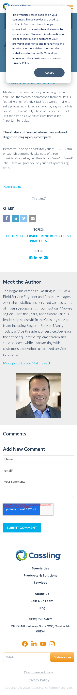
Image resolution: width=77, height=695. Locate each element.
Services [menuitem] (40, 582)
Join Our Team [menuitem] (42, 601)
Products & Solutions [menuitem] (40, 575)
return (38, 198)
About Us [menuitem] (42, 594)
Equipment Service (22, 236)
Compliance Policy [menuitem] (38, 672)
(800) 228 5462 (40, 619)
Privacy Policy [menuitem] (39, 680)
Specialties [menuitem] (40, 568)
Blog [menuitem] (42, 608)
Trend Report (51, 236)
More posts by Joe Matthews (25, 363)
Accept (49, 72)
